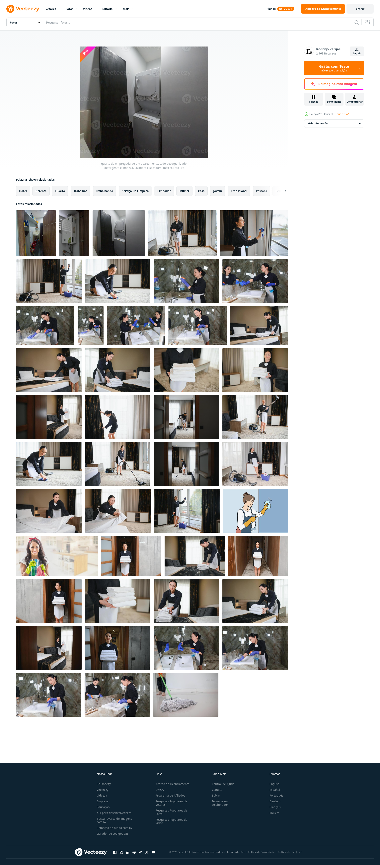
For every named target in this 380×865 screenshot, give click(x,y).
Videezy (102, 795)
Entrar (360, 9)
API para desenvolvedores (114, 813)
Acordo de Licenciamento (172, 784)
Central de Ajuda (223, 784)
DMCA (160, 790)
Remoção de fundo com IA (114, 828)
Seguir (357, 53)
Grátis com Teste (334, 68)
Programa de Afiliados (170, 795)
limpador (164, 191)
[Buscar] (356, 22)
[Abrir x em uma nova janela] (146, 852)
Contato (217, 790)
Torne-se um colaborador (220, 803)
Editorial (107, 9)
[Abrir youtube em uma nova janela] (153, 852)
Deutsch (274, 801)
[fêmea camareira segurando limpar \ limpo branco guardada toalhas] (131, 556)
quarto (60, 191)
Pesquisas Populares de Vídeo (171, 821)
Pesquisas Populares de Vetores (171, 803)
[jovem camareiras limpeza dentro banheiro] (186, 281)
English (274, 784)
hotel (23, 191)
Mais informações (318, 123)
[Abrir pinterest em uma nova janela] (134, 852)
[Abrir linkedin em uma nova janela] (127, 852)
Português (276, 795)
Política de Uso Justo (290, 852)
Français (275, 807)
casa (201, 191)
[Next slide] (281, 191)
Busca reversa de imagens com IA (114, 820)
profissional (239, 191)
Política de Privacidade (261, 852)
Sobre (216, 795)
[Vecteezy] (22, 9)
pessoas (261, 191)
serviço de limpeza (135, 191)
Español (274, 790)
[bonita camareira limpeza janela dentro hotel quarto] (254, 233)
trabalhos (80, 191)
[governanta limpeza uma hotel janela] (187, 511)
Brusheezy (104, 784)
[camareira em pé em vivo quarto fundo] (255, 464)
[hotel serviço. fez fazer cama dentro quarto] (49, 511)
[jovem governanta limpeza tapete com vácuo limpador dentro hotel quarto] (186, 417)
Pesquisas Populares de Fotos (171, 812)
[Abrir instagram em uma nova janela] (121, 852)
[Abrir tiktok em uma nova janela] (140, 852)
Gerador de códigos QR (112, 833)
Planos (271, 9)
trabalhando (104, 191)
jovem (217, 191)
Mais (126, 9)
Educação (103, 807)
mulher (184, 191)
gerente (41, 191)
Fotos (69, 9)
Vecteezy (102, 790)
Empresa (103, 801)
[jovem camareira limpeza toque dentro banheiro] (186, 648)
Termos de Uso (236, 852)
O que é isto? (342, 114)
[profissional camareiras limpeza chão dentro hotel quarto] (117, 281)
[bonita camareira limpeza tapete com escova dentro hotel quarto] (49, 464)
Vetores (50, 9)
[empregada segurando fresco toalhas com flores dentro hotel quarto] (259, 325)
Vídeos (87, 9)
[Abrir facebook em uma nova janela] (114, 852)
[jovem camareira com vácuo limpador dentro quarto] (255, 417)
